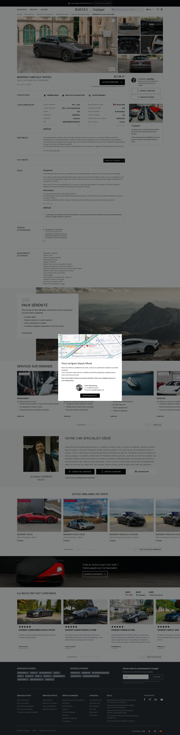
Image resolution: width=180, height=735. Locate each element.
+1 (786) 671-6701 (92, 388)
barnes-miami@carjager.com (95, 390)
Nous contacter (89, 395)
